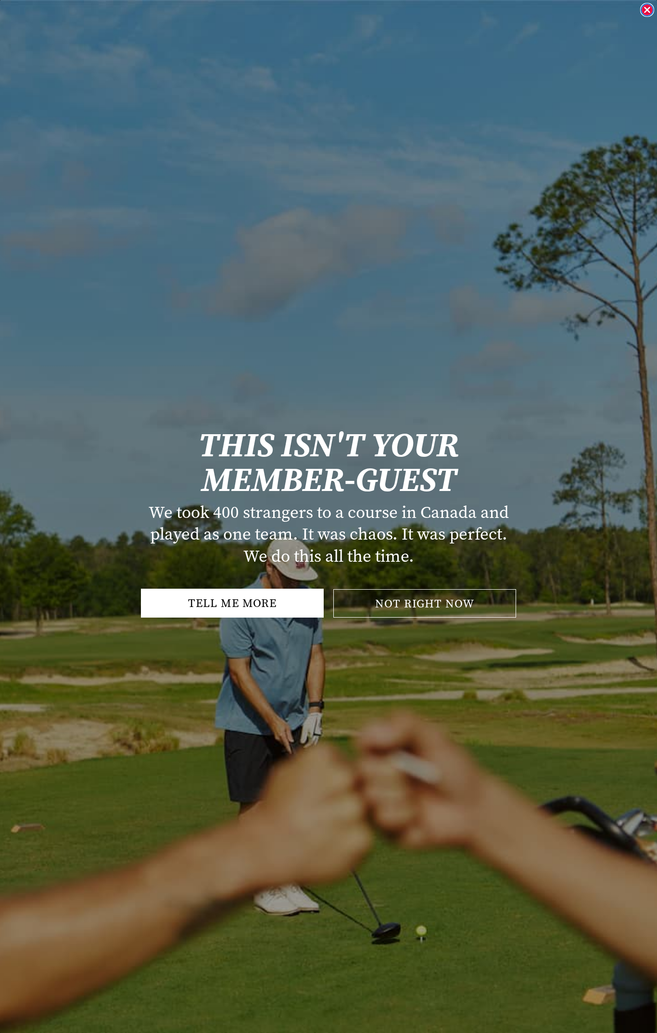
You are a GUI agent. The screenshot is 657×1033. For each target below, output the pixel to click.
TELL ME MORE (232, 603)
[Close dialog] (647, 10)
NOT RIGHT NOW (424, 603)
